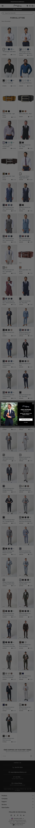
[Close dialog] (33, 403)
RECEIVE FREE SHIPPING (26, 419)
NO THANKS (26, 422)
